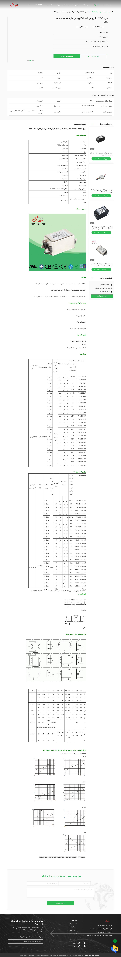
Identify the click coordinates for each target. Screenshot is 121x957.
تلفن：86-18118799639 (104, 925)
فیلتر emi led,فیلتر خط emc (56, 857)
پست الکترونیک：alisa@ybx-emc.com (100, 929)
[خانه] (14, 4)
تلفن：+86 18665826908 (104, 932)
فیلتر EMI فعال (43, 857)
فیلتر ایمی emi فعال (71, 857)
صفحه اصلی (108, 5)
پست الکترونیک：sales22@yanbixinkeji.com (99, 935)
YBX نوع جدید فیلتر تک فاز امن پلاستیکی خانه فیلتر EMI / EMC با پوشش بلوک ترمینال (101, 228)
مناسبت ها (49, 5)
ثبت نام (37, 941)
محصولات (96, 5)
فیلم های (85, 5)
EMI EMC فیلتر (93, 12)
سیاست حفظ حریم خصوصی (91, 955)
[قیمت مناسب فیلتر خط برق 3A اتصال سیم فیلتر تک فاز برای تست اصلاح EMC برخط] (101, 176)
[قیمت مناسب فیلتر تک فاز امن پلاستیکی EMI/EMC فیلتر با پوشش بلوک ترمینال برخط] (101, 139)
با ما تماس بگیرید (62, 5)
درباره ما (75, 5)
